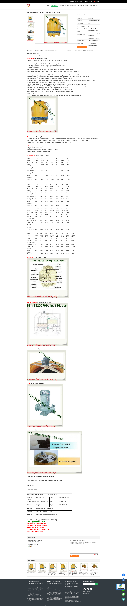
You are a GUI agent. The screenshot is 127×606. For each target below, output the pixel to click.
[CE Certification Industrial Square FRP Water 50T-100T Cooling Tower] (94, 566)
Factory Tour (71, 5)
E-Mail (84, 591)
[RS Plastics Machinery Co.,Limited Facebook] (88, 589)
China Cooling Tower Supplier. (46, 605)
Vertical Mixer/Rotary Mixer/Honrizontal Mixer (54, 582)
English (97, 1)
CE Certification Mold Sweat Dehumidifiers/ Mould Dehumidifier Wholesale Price (35, 595)
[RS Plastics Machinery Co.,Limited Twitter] (91, 589)
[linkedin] (123, 580)
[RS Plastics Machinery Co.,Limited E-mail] (31, 546)
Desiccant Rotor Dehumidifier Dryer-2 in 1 (36, 582)
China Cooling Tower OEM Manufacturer (31, 571)
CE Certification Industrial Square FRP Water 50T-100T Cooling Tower (94, 572)
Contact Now (83, 47)
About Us (63, 5)
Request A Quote (88, 1)
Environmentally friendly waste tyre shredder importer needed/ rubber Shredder (72, 597)
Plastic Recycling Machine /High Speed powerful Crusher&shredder (71, 584)
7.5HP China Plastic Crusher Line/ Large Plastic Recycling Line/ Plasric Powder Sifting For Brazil (72, 590)
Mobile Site (86, 593)
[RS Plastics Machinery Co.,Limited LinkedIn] (84, 589)
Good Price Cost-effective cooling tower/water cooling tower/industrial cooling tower (63, 573)
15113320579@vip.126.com (44, 508)
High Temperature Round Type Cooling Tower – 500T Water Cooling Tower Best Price (52, 573)
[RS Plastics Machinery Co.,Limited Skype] (29, 546)
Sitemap (89, 591)
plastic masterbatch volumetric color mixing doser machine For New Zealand (55, 590)
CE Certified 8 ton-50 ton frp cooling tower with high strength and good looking (83, 572)
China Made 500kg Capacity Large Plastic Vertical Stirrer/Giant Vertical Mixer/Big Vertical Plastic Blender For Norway (54, 594)
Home (47, 5)
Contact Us (93, 5)
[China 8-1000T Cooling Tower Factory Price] (42, 567)
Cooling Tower (38, 9)
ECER (92, 605)
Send (96, 584)
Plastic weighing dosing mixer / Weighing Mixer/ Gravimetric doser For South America (54, 587)
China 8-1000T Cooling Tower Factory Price (42, 571)
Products (54, 5)
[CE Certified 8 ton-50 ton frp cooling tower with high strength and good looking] (84, 566)
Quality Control (83, 5)
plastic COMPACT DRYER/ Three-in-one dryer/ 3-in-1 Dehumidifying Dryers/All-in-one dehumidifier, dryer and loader (36, 587)
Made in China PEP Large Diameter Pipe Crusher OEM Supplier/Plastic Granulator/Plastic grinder (72, 593)
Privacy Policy (36, 605)
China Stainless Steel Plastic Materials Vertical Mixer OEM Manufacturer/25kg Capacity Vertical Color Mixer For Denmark (54, 599)
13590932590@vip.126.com (44, 511)
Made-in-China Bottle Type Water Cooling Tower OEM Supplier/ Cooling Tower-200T (73, 572)
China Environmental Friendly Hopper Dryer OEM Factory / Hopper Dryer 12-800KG (35, 599)
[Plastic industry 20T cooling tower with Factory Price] (56, 28)
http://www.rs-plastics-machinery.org (46, 514)
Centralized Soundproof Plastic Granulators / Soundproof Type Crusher (73, 601)
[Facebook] (123, 575)
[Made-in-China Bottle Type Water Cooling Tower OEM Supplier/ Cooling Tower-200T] (74, 567)
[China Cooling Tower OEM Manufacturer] (32, 567)
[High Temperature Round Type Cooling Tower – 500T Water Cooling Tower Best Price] (53, 567)
